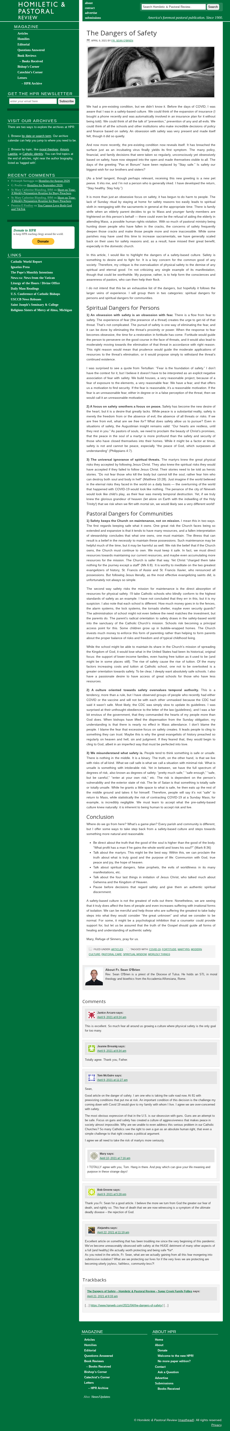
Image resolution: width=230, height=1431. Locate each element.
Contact (160, 1366)
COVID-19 (155, 949)
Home (159, 1339)
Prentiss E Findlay (22, 205)
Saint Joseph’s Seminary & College (34, 304)
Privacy (216, 1425)
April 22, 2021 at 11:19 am (113, 1232)
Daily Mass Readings (25, 288)
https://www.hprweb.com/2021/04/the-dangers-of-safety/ (127, 1305)
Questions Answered (31, 50)
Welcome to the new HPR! (176, 1355)
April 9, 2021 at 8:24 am (111, 1017)
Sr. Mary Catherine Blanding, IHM (32, 189)
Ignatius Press (20, 267)
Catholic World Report (26, 261)
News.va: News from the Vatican (33, 278)
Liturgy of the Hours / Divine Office (35, 283)
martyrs (184, 949)
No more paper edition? (174, 1361)
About (159, 1345)
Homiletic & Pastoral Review (43, 10)
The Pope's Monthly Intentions (32, 272)
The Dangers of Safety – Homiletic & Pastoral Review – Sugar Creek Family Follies (139, 1291)
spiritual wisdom (135, 954)
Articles (117, 949)
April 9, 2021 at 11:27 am (112, 1080)
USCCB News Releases (26, 299)
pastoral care (112, 954)
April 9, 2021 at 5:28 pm (111, 1194)
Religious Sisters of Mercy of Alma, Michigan (41, 310)
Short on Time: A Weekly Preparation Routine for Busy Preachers (43, 191)
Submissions (164, 1383)
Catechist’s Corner (30, 72)
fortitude (169, 949)
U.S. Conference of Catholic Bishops (35, 294)
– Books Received (31, 61)
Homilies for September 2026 (45, 185)
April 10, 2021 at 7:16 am (115, 1158)
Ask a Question (168, 1372)
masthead (186, 1420)
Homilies (23, 39)
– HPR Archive (32, 83)
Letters (22, 78)
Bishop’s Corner (28, 66)
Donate (43, 241)
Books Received (169, 1388)
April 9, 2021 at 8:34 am (111, 1050)
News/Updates (100, 1396)
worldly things (159, 954)
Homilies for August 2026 (54, 180)
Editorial (24, 44)
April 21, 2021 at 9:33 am (102, 1296)
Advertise (161, 1378)
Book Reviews (27, 55)
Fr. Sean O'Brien (122, 40)
